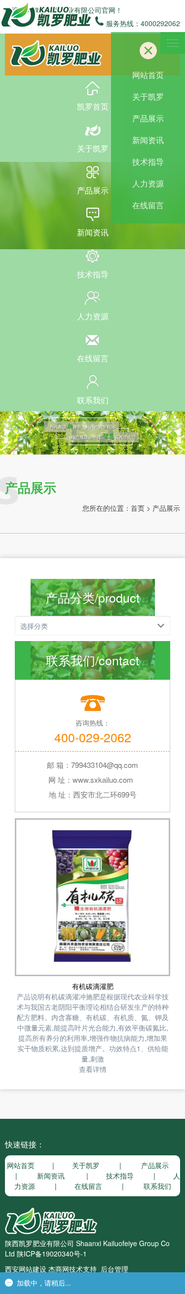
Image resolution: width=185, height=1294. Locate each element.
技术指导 (93, 274)
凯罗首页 (93, 106)
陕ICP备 (29, 1253)
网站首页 (148, 74)
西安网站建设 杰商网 (37, 1269)
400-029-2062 (92, 737)
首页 (138, 508)
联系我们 (93, 400)
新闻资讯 (93, 232)
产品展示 (93, 190)
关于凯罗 (93, 148)
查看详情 (93, 1069)
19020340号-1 (64, 1253)
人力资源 (93, 316)
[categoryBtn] (92, 625)
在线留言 (93, 358)
